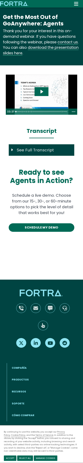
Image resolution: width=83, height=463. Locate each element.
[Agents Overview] (16, 112)
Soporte (18, 403)
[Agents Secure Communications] (26, 112)
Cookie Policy (18, 435)
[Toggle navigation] (76, 4)
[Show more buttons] (73, 112)
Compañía (19, 368)
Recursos (19, 391)
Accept (10, 458)
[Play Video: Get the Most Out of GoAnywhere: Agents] (41, 91)
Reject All (25, 458)
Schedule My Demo (41, 227)
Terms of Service (44, 435)
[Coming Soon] (63, 112)
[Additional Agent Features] (28, 112)
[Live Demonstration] (31, 112)
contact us (68, 42)
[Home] (14, 3)
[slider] (42, 112)
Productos (20, 379)
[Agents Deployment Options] (22, 112)
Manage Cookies (45, 458)
